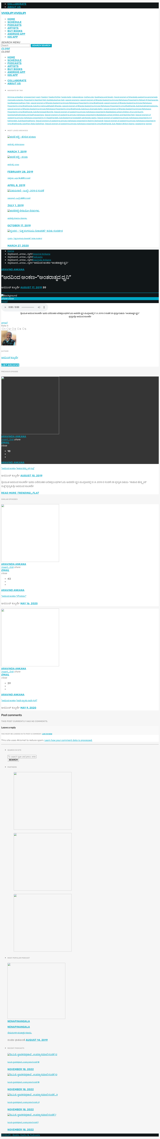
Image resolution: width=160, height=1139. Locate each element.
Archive (10, 365)
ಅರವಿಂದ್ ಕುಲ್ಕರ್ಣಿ (9, 357)
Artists (13, 28)
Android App (16, 33)
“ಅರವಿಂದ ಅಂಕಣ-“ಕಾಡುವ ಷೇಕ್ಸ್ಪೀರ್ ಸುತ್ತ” (17, 468)
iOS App (13, 36)
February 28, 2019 (20, 171)
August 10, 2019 (31, 475)
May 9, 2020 (28, 707)
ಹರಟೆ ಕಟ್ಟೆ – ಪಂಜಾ (13, 165)
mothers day (89, 97)
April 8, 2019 (16, 185)
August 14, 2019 (37, 1039)
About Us (14, 6)
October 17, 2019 (19, 225)
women (149, 124)
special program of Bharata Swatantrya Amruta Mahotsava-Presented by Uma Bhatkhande (66, 103)
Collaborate (17, 3)
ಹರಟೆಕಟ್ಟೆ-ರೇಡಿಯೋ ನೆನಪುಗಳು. (17, 218)
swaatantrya (140, 124)
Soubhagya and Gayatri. (104, 97)
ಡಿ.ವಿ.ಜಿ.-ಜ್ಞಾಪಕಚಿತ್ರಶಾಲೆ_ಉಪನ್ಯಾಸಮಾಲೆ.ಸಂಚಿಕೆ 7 (23, 1122)
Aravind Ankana (41, 254)
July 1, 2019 (16, 205)
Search (41, 45)
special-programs (72, 100)
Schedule (15, 22)
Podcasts (15, 25)
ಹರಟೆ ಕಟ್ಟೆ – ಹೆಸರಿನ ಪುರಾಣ (16, 144)
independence (77, 97)
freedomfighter (54, 97)
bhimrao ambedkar (15, 97)
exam (38, 97)
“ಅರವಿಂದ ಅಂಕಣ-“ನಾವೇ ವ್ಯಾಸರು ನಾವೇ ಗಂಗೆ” (19, 701)
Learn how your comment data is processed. (68, 740)
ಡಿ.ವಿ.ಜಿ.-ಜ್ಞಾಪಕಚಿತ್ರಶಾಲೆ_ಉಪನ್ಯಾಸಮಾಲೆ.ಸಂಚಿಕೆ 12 (23, 1062)
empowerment (30, 97)
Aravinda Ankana (41, 259)
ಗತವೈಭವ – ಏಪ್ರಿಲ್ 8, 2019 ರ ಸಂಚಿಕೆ (19, 178)
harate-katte (66, 97)
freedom (44, 97)
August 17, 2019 (31, 287)
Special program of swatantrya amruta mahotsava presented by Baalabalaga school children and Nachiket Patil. (90, 115)
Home (11, 19)
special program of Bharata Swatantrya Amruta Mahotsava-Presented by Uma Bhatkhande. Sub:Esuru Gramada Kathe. (55, 109)
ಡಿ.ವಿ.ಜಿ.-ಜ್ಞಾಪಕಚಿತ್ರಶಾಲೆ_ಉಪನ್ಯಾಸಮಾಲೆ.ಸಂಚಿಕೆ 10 (23, 1082)
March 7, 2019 (17, 151)
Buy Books (15, 30)
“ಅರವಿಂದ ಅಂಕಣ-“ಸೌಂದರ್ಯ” (13, 596)
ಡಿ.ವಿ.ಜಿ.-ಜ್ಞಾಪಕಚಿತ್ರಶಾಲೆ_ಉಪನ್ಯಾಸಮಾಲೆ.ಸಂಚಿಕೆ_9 (23, 1102)
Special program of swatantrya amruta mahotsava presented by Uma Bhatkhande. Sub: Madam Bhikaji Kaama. (90, 124)
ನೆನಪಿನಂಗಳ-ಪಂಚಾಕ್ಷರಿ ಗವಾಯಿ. (20, 1033)
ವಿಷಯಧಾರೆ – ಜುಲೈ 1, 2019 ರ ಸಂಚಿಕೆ (19, 198)
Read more (20, 492)
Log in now (47, 734)
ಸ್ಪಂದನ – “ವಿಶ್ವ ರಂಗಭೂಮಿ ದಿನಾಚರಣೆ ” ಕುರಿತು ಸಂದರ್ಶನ (25, 238)
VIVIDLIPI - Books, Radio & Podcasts (20, 1135)
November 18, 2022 (21, 1069)
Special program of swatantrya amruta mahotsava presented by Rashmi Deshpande (69, 121)
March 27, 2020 (18, 245)
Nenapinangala (19, 1021)
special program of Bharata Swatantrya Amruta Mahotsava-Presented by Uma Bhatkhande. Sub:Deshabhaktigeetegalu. (110, 106)
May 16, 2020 (29, 603)
